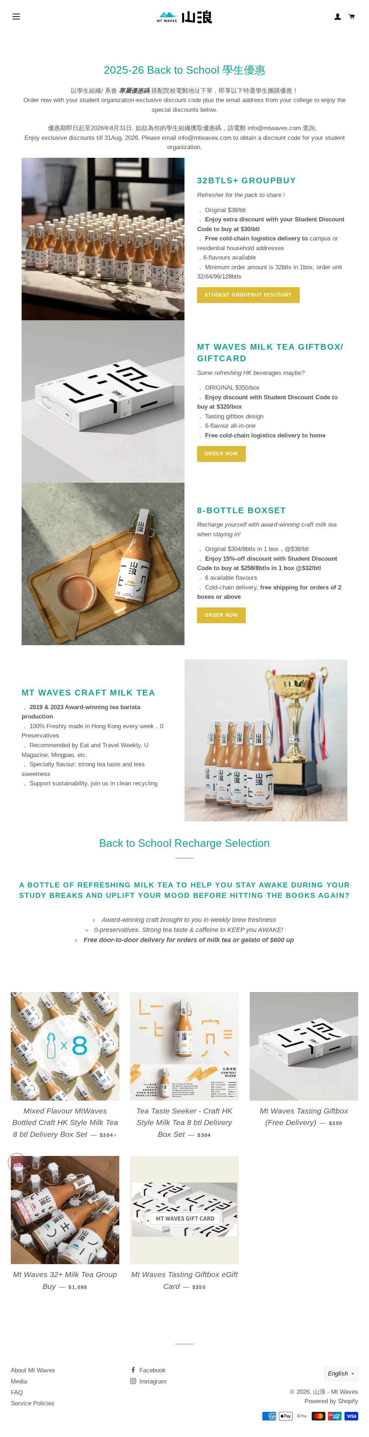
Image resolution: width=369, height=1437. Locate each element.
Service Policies (32, 1403)
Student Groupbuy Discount (248, 295)
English (338, 1373)
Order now (221, 453)
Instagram (152, 1381)
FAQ (17, 1392)
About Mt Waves (33, 1370)
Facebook (152, 1370)
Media (19, 1381)
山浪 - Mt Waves (335, 1391)
